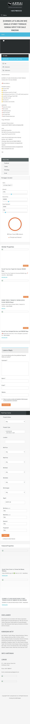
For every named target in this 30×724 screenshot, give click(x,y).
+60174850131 (16, 11)
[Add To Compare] (1, 41)
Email (5, 173)
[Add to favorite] (3, 41)
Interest (4, 189)
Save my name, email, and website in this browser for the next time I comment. (15, 400)
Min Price (5, 447)
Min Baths (5, 478)
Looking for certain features (8, 538)
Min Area (6, 508)
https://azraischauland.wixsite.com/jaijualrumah (12, 146)
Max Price (5, 457)
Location (5, 437)
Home (2, 34)
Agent (4, 498)
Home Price (5, 196)
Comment (4, 360)
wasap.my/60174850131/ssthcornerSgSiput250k (12, 125)
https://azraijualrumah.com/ (8, 148)
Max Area (6, 514)
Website (4, 392)
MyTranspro (18, 698)
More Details (10, 275)
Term (4, 182)
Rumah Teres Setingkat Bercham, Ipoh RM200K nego (15, 331)
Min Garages (6, 488)
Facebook (6, 163)
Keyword (5, 521)
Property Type (6, 427)
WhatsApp (6, 169)
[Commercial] (15, 431)
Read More (25, 573)
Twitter (6, 166)
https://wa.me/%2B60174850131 (14, 141)
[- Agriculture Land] (15, 433)
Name (3, 378)
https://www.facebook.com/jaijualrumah (13, 143)
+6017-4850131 (8, 668)
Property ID (6, 527)
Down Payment (6, 204)
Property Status (7, 417)
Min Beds (5, 467)
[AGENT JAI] (15, 502)
